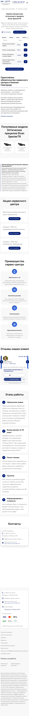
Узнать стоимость (20, 32)
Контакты (3, 637)
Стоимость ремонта (6, 632)
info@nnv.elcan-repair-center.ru (13, 539)
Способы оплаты (5, 653)
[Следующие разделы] (28, 37)
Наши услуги (4, 648)
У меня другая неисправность (14, 69)
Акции (17, 37)
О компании (4, 643)
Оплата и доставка (6, 635)
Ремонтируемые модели (8, 645)
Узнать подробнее (14, 218)
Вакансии (4, 640)
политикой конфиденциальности (15, 383)
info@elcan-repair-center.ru (12, 598)
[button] (1, 361)
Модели (11, 37)
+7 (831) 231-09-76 (18, 2)
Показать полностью (7, 116)
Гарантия (4, 37)
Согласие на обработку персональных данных (14, 651)
